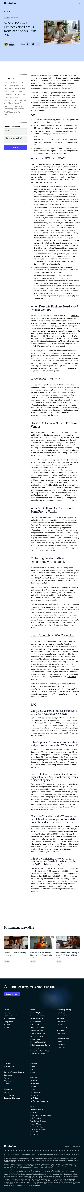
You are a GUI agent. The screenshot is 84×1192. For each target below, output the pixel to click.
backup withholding (43, 548)
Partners (7, 1078)
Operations (61, 1045)
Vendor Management (11, 1016)
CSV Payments (35, 1022)
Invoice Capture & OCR (38, 1036)
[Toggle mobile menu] (79, 3)
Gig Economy (61, 1016)
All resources (9, 1066)
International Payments (38, 1016)
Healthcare (61, 1033)
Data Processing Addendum (40, 1115)
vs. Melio (33, 1089)
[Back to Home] (10, 3)
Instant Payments (36, 1019)
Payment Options (36, 1013)
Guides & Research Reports (14, 1072)
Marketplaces (62, 1013)
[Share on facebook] (38, 44)
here (58, 1173)
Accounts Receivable (38, 1054)
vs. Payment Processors (39, 1101)
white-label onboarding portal (59, 485)
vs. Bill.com (34, 1083)
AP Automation (9, 1019)
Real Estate (61, 1022)
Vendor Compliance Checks (40, 1051)
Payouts (7, 1013)
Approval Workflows (37, 1033)
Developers (61, 1048)
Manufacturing (62, 1027)
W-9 (56, 179)
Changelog (8, 1081)
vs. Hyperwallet (36, 1092)
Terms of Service (36, 1109)
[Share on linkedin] (28, 44)
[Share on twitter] (33, 44)
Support (7, 1084)
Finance (60, 1042)
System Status (35, 1124)
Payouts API (34, 1025)
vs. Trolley (34, 1098)
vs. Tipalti (33, 1086)
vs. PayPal (34, 1095)
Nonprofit (60, 1030)
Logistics (60, 1025)
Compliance (34, 1048)
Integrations (8, 1022)
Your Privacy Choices (38, 1121)
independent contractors (43, 535)
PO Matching (35, 1039)
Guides (6, 1092)
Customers (8, 1075)
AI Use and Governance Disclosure (38, 1130)
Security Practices (37, 1127)
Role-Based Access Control (40, 1045)
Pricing (6, 1027)
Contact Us (34, 1134)
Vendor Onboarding (37, 1027)
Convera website (36, 1185)
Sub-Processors (36, 1118)
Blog (5, 1069)
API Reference (9, 1095)
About (32, 1066)
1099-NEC (75, 316)
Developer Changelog (12, 1098)
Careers (33, 1069)
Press (32, 1072)
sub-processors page (35, 1173)
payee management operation (60, 620)
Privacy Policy (35, 1112)
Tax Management (36, 1030)
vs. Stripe (33, 1080)
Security (7, 1025)
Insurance (60, 1019)
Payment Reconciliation (38, 1042)
